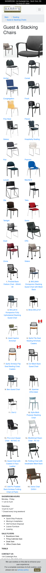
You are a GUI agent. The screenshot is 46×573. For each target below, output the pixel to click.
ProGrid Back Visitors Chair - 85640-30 (12, 284)
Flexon (27, 119)
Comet (27, 78)
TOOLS (5, 548)
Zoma (5, 261)
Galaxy (6, 139)
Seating (16, 17)
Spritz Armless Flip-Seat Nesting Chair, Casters (13, 366)
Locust (6, 180)
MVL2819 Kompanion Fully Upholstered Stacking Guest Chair (12, 313)
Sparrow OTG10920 (34, 390)
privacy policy (23, 569)
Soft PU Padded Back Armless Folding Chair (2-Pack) (12, 489)
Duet (5, 241)
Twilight (6, 220)
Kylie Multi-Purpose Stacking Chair (34, 415)
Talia (26, 200)
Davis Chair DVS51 (35, 487)
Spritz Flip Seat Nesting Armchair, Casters (34, 341)
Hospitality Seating (32, 139)
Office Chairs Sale (13, 544)
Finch (27, 98)
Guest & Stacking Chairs (16, 19)
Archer (6, 78)
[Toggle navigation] (39, 9)
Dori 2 (13, 412)
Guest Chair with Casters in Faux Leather (13, 463)
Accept (37, 570)
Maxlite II (28, 180)
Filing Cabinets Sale (14, 539)
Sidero (27, 261)
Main (6, 17)
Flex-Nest (7, 119)
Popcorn (28, 159)
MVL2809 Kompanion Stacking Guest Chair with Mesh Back (34, 285)
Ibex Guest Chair (13, 389)
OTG (26, 241)
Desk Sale (10, 541)
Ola (4, 200)
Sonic (27, 220)
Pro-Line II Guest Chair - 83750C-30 (13, 439)
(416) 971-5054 (23, 3)
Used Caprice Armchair (13, 339)
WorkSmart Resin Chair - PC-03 (35, 439)
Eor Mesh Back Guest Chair (35, 365)
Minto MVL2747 (34, 309)
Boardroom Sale (12, 536)
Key (4, 159)
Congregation (8, 98)
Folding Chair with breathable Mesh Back (34, 462)
